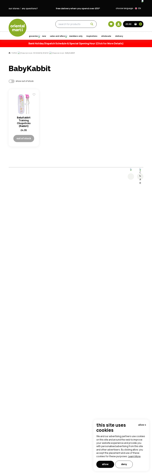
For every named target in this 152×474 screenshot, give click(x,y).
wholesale (106, 36)
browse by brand (40, 52)
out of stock (23, 138)
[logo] (17, 28)
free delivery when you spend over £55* (78, 8)
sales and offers (57, 36)
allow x (142, 424)
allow (105, 464)
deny (124, 464)
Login (113, 112)
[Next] (140, 176)
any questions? (30, 8)
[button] (139, 8)
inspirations (91, 36)
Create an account (121, 140)
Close (143, 67)
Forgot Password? (113, 123)
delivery (119, 36)
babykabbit (70, 52)
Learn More (134, 456)
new (44, 36)
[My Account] (119, 24)
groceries (38, 24)
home (14, 52)
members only (76, 36)
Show (139, 100)
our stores (14, 8)
